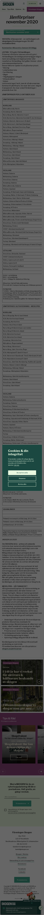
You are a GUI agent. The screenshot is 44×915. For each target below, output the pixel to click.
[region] (22, 457)
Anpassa (22, 478)
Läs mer (16, 465)
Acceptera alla (22, 473)
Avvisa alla (22, 484)
